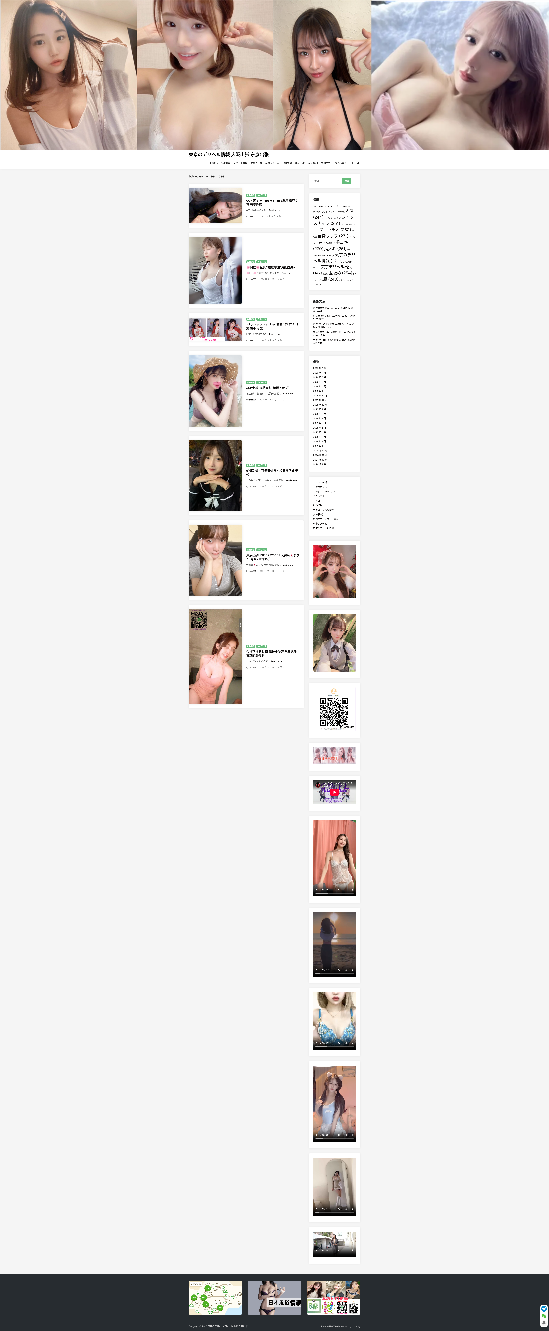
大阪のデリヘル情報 (323, 510)
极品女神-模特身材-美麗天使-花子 (269, 388)
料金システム (272, 163)
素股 (328, 279)
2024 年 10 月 (320, 459)
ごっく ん (330, 212)
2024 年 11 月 (320, 455)
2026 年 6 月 (319, 377)
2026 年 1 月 (319, 391)
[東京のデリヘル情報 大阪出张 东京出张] (274, 74)
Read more (274, 210)
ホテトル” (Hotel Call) (306, 163)
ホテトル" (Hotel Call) (324, 491)
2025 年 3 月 (319, 437)
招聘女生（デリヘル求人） (335, 163)
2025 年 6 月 (319, 423)
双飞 (322, 243)
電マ (318, 284)
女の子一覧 (256, 163)
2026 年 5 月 (319, 382)
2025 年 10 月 (320, 404)
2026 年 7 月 (319, 372)
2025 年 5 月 (319, 427)
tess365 (252, 216)
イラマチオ (340, 212)
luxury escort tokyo (328, 206)
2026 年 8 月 (319, 368)
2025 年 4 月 (319, 432)
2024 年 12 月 (320, 450)
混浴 (325, 274)
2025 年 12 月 (320, 395)
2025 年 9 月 (319, 409)
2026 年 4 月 (319, 386)
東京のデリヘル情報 (219, 163)
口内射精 (330, 243)
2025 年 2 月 (319, 441)
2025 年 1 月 (319, 446)
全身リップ (332, 236)
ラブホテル (319, 496)
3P (315, 206)
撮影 (349, 250)
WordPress (338, 1326)
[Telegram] (544, 1309)
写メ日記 (317, 500)
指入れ (335, 248)
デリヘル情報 (240, 163)
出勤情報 (287, 163)
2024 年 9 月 (319, 464)
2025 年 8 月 (319, 414)
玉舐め (340, 272)
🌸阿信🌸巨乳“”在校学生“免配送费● (270, 267)
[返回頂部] (544, 1323)
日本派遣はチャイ (326, 256)
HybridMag (354, 1326)
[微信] (544, 1316)
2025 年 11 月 (320, 400)
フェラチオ (335, 229)
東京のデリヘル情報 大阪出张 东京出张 (229, 154)
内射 (352, 237)
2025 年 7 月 (319, 418)
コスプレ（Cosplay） (332, 218)
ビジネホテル (320, 487)
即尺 (315, 243)
